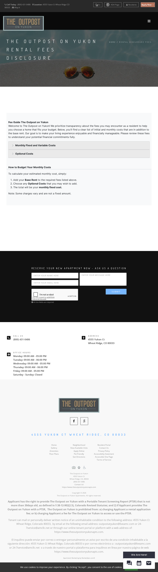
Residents (132, 4)
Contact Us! (79, 484)
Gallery (54, 448)
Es (99, 4)
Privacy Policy (104, 451)
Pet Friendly (79, 454)
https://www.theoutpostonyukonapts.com (79, 487)
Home (112, 42)
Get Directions (79, 457)
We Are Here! (139, 555)
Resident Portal (104, 445)
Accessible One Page (104, 457)
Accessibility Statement (104, 454)
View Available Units (79, 448)
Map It (17, 7)
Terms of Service (104, 459)
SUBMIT (116, 291)
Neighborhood (79, 445)
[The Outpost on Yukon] (79, 405)
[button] (129, 563)
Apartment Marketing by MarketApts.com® (79, 558)
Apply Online (79, 451)
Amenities (54, 451)
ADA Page (114, 4)
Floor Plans (54, 454)
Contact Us (104, 448)
